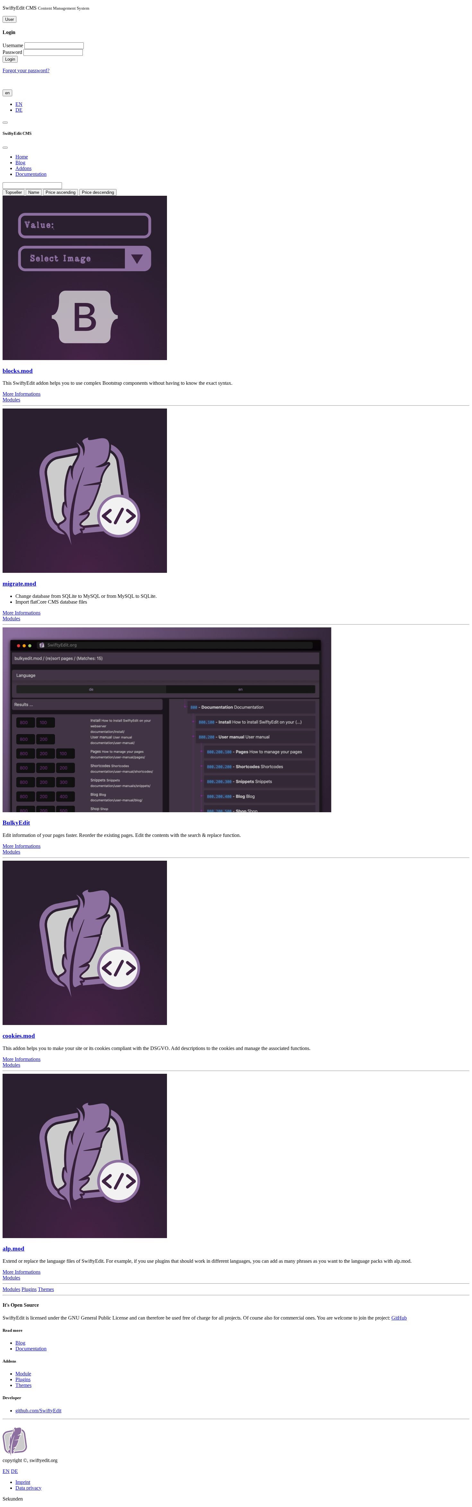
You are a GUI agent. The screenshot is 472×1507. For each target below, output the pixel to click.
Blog (20, 162)
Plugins (29, 1289)
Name (33, 192)
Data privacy (28, 1488)
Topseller (13, 192)
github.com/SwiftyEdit (38, 1410)
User (9, 19)
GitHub (399, 1318)
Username (13, 45)
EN (18, 104)
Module (23, 1373)
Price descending (98, 192)
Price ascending (60, 192)
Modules (11, 399)
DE (18, 110)
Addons (23, 168)
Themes (46, 1289)
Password (12, 52)
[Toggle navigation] (5, 123)
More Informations (21, 394)
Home (21, 156)
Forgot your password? (26, 70)
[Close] (5, 148)
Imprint (22, 1482)
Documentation (31, 174)
